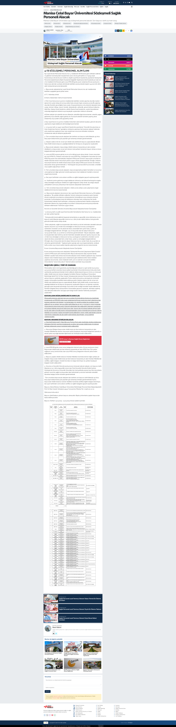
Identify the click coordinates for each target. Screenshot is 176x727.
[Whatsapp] (55, 715)
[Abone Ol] (131, 31)
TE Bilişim (130, 722)
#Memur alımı (47, 23)
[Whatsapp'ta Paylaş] (121, 31)
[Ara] (131, 2)
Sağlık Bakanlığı (68, 6)
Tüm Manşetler (79, 713)
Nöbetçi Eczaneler (79, 705)
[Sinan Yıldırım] (48, 628)
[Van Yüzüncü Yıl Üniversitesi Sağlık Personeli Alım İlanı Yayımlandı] (92, 646)
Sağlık (106, 6)
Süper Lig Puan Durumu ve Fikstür (83, 711)
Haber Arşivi (78, 716)
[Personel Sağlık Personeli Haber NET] (49, 2)
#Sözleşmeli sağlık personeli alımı (81, 23)
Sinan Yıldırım (56, 627)
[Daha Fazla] (123, 31)
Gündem (53, 6)
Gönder (48, 691)
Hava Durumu (78, 707)
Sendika (82, 6)
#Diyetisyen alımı (66, 23)
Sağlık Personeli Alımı (92, 6)
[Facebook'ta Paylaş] (116, 31)
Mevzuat (76, 6)
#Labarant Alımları (107, 23)
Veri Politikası (118, 716)
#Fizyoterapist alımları (95, 23)
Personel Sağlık (56, 697)
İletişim (99, 714)
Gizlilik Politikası (119, 713)
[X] (47, 715)
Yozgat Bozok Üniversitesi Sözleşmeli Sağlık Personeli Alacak (71, 654)
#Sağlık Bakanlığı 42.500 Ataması (72, 26)
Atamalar (60, 6)
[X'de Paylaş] (118, 31)
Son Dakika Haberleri (80, 714)
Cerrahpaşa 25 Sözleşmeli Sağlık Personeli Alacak (53, 653)
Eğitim (102, 6)
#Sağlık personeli (58, 26)
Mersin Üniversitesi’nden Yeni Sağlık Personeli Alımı (52, 670)
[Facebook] (45, 715)
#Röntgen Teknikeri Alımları (120, 23)
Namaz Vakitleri (79, 708)
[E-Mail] (53, 634)
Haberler (46, 10)
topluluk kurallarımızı (58, 696)
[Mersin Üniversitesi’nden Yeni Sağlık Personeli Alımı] (54, 663)
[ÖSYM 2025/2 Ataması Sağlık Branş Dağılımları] (73, 663)
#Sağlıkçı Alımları (48, 26)
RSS (46, 722)
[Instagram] (50, 715)
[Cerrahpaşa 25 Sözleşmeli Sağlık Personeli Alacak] (54, 646)
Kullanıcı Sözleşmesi (120, 714)
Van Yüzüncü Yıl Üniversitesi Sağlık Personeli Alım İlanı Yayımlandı (90, 654)
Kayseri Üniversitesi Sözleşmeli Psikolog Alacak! (91, 670)
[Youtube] (52, 715)
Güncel (99, 707)
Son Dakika (47, 6)
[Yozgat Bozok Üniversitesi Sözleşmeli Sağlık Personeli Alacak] (73, 646)
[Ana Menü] (131, 6)
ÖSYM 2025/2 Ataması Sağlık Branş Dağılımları (71, 670)
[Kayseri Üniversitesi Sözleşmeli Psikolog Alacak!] (92, 663)
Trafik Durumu (78, 710)
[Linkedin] (56, 634)
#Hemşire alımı (57, 23)
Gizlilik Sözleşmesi (101, 716)
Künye (99, 713)
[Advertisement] (118, 43)
